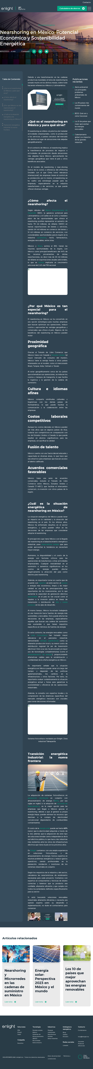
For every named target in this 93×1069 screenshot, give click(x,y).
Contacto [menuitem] (81, 1027)
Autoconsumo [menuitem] (37, 1042)
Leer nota (8, 1002)
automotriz (41, 238)
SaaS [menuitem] (19, 1034)
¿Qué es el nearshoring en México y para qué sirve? (12, 90)
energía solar (44, 828)
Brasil (40, 246)
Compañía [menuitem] (21, 1040)
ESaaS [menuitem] (19, 1032)
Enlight (33, 850)
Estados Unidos (58, 355)
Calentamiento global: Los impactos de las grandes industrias (83, 138)
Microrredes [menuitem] (36, 1040)
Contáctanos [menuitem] (82, 1030)
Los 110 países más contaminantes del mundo (82, 105)
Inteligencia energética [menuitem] (67, 1028)
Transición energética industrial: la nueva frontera (12, 127)
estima (41, 262)
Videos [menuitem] (65, 1034)
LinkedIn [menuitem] (65, 1045)
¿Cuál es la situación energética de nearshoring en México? (12, 116)
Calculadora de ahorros (70, 8)
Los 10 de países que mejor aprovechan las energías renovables (83, 125)
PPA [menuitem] (18, 1030)
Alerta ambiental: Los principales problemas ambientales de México (81, 92)
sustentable (32, 597)
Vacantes (81, 1041)
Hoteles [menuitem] (50, 1036)
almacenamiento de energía (40, 654)
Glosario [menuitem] (65, 1036)
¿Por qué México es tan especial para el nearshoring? (12, 108)
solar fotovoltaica (39, 635)
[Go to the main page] (13, 8)
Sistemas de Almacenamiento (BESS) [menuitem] (38, 1036)
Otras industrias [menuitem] (53, 1038)
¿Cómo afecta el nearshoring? (10, 98)
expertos (42, 583)
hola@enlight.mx (83, 1036)
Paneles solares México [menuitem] (38, 1031)
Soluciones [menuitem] (21, 1027)
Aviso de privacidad (54, 1056)
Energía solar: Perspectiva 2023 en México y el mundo (45, 980)
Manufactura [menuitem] (52, 1034)
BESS (56, 801)
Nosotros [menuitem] (20, 1043)
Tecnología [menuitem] (37, 1027)
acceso (64, 583)
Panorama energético (46, 25)
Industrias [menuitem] (51, 1027)
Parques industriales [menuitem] (51, 1031)
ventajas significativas (49, 641)
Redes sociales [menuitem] (68, 1042)
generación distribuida (38, 798)
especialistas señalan (50, 544)
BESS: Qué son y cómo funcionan (81, 114)
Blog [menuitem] (64, 1032)
